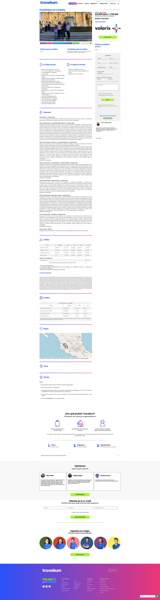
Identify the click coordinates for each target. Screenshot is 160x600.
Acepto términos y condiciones (105, 93)
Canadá (76, 588)
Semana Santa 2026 (91, 588)
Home (104, 9)
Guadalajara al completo (115, 9)
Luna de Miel (89, 580)
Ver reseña (98, 138)
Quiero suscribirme (80, 517)
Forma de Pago (103, 584)
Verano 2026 (89, 590)
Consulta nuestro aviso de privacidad (80, 512)
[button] (64, 345)
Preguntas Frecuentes (110, 1)
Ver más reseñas (80, 494)
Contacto (101, 592)
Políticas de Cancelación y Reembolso (107, 588)
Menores (110, 79)
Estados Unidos (77, 582)
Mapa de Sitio (102, 582)
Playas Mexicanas (65, 590)
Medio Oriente (77, 584)
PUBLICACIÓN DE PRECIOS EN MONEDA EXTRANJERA (53, 455)
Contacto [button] (113, 3)
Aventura (89, 582)
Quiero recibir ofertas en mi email (105, 95)
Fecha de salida (100, 71)
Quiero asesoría (80, 554)
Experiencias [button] (93, 3)
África (63, 580)
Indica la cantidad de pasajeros (104, 77)
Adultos (99, 79)
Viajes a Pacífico (65, 584)
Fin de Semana (90, 584)
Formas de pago (100, 1)
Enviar (107, 99)
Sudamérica (76, 586)
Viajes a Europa (65, 582)
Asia (75, 580)
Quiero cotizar (107, 37)
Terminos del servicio (112, 105)
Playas (88, 586)
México (107, 9)
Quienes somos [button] (103, 3)
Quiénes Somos (103, 580)
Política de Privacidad (104, 586)
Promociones (72, 3)
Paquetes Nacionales (66, 588)
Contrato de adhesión (45, 273)
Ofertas (87, 3)
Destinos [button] (80, 3)
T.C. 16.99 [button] (118, 1)
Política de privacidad (104, 105)
